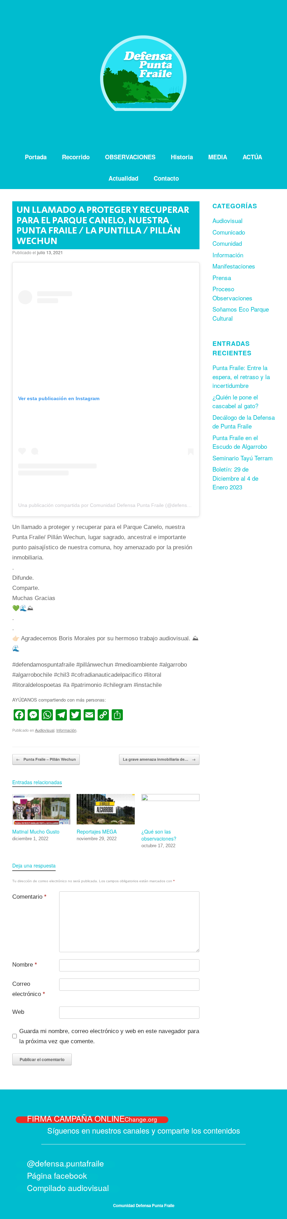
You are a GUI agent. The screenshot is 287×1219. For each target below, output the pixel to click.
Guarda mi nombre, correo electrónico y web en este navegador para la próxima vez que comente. (109, 1036)
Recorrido (76, 157)
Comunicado (228, 232)
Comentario (29, 896)
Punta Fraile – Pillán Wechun (46, 759)
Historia (182, 157)
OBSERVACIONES (130, 157)
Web (18, 1012)
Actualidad (123, 178)
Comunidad (227, 243)
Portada (36, 157)
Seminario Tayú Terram (242, 457)
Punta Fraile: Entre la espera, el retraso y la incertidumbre (241, 376)
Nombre (24, 964)
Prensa (221, 277)
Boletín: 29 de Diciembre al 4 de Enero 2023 (235, 478)
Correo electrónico (28, 989)
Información (66, 730)
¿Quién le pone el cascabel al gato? (235, 401)
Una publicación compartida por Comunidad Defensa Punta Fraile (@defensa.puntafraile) (117, 505)
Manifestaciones (233, 266)
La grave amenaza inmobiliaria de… (159, 759)
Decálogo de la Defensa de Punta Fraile (243, 422)
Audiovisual (44, 730)
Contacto (166, 178)
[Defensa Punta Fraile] (143, 73)
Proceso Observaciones (232, 293)
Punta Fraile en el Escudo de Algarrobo (239, 442)
